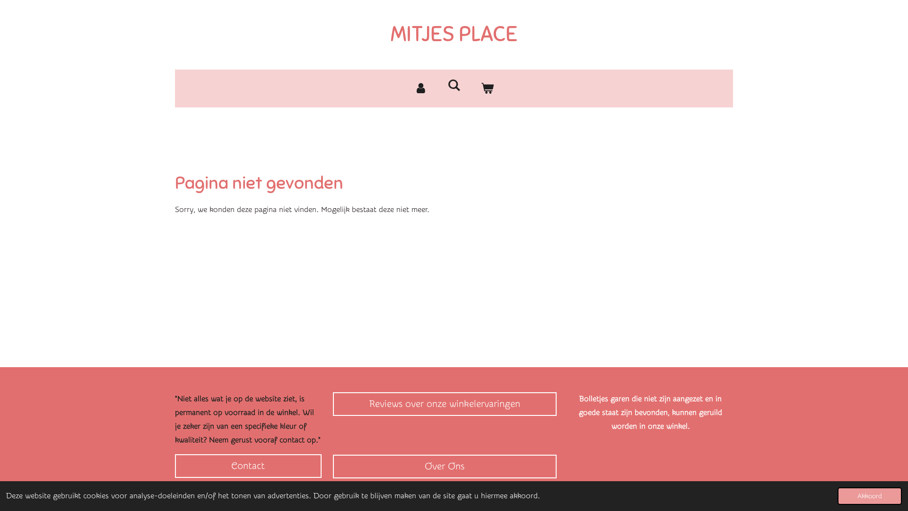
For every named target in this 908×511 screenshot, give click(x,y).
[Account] (421, 88)
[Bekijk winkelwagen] (487, 88)
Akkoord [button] (869, 496)
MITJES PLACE (454, 34)
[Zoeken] (454, 85)
